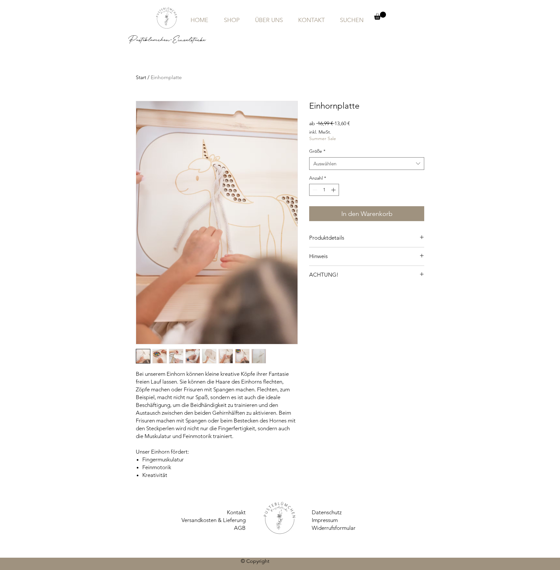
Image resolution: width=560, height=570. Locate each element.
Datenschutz (327, 512)
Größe (317, 151)
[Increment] (334, 190)
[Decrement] (314, 190)
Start (141, 77)
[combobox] (366, 163)
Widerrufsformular (334, 528)
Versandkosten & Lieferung (213, 520)
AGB (240, 528)
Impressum (325, 520)
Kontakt (236, 512)
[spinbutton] (324, 190)
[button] (380, 16)
